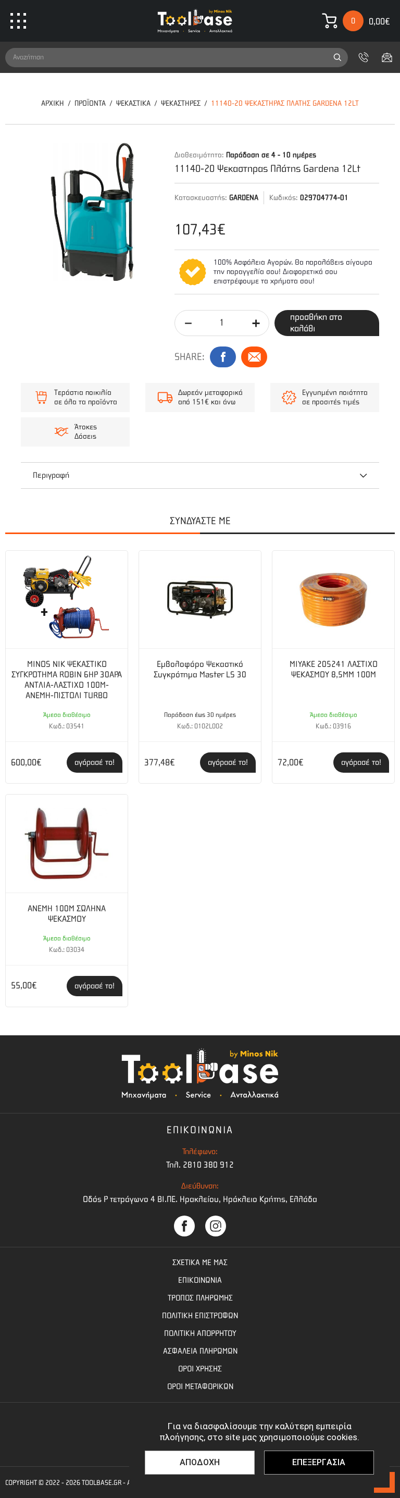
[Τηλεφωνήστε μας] (363, 57)
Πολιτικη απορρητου (200, 1333)
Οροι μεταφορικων (200, 1386)
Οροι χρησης (200, 1369)
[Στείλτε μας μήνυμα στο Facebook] (184, 1226)
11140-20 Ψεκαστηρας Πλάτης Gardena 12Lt (285, 103)
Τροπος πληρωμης (200, 1298)
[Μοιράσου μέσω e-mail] (254, 356)
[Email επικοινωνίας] (387, 57)
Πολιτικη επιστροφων (200, 1315)
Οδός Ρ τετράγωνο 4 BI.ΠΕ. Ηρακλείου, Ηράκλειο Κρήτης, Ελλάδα (200, 1199)
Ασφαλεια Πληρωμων (200, 1351)
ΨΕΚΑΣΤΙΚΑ (133, 103)
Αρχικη (52, 103)
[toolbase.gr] (195, 21)
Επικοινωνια (200, 1280)
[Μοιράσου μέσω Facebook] (223, 356)
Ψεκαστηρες (181, 103)
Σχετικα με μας (200, 1262)
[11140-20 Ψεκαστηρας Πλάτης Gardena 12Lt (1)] (92, 211)
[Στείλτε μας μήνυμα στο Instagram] (215, 1226)
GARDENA (243, 198)
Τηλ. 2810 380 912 (200, 1164)
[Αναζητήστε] (337, 57)
